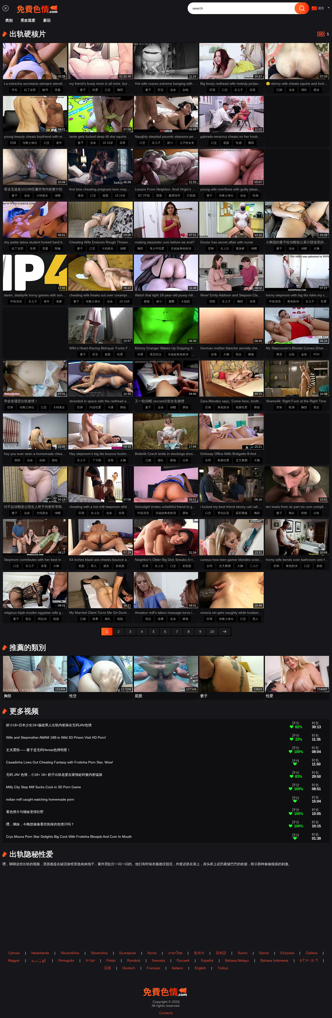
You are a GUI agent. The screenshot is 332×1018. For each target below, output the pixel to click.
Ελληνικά (287, 953)
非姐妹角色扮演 (181, 248)
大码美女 (42, 195)
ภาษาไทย (175, 953)
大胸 (316, 248)
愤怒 (212, 301)
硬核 (147, 301)
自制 (185, 90)
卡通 (111, 407)
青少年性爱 (157, 248)
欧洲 (292, 407)
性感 (239, 143)
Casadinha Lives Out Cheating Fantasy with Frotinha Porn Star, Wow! (59, 762)
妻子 (83, 90)
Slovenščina (70, 953)
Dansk (264, 953)
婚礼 (161, 460)
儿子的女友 (187, 143)
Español (207, 960)
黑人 (94, 566)
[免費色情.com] (38, 8)
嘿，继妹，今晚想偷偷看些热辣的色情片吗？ (40, 824)
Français (153, 968)
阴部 (17, 460)
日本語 (221, 953)
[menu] (5, 8)
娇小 (170, 143)
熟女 (239, 354)
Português (66, 960)
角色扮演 (293, 301)
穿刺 (211, 248)
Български (127, 953)
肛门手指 (144, 195)
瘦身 (316, 90)
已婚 (279, 90)
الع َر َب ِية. (39, 960)
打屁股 (191, 195)
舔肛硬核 (241, 513)
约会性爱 (95, 407)
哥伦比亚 (223, 513)
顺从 (292, 513)
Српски (14, 953)
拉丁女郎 (30, 90)
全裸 (140, 354)
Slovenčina (99, 953)
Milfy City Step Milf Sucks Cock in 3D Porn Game (43, 787)
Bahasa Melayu (237, 960)
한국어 (199, 953)
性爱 (95, 90)
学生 (14, 90)
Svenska (158, 960)
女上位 (224, 248)
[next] (224, 631)
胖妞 (123, 407)
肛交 (161, 90)
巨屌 (212, 90)
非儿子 (238, 90)
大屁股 (185, 301)
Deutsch (128, 968)
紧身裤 (240, 248)
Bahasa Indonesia (274, 960)
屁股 (226, 143)
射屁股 (120, 566)
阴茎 (159, 195)
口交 (108, 90)
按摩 (95, 619)
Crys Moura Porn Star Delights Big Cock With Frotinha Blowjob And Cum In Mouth (69, 836)
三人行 (254, 566)
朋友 (55, 460)
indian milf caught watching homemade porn (40, 799)
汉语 (107, 968)
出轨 (292, 354)
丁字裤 (96, 460)
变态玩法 (155, 354)
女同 (208, 460)
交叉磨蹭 (241, 460)
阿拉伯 (42, 619)
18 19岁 (108, 143)
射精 (304, 513)
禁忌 (279, 354)
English (200, 968)
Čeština (311, 953)
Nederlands (40, 953)
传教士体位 (30, 143)
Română (133, 960)
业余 (173, 90)
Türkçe (223, 968)
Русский (183, 960)
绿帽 (58, 195)
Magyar (14, 960)
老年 (59, 143)
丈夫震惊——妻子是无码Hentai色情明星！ (38, 750)
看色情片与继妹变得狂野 (25, 812)
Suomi (242, 953)
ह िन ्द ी (309, 960)
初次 (148, 619)
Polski (110, 960)
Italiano (177, 968)
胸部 (120, 90)
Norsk (152, 953)
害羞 (58, 90)
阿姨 (58, 248)
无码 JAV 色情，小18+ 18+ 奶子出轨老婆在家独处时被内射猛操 (54, 775)
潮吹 (304, 90)
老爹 (59, 301)
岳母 (252, 90)
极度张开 (174, 195)
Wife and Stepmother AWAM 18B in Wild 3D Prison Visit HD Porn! (56, 737)
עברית (90, 960)
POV (317, 354)
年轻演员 (16, 301)
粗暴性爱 (241, 407)
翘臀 (172, 301)
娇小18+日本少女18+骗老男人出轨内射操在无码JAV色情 (49, 725)
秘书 (45, 90)
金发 (304, 354)
